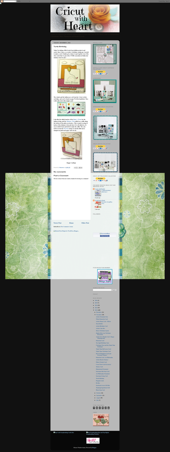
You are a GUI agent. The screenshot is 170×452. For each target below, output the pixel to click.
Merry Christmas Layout (102, 331)
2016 (96, 300)
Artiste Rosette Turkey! (102, 360)
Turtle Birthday (100, 378)
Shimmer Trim (70, 121)
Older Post (85, 223)
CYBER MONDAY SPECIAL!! (106, 191)
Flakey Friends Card (101, 362)
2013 (96, 308)
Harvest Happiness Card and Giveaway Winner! (103, 354)
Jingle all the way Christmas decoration (103, 333)
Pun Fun (66, 129)
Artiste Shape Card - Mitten (103, 321)
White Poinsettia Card (102, 319)
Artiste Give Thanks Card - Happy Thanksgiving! (105, 337)
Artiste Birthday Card (102, 326)
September (99, 395)
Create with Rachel (100, 189)
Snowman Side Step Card (102, 371)
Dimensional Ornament (102, 369)
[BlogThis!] (76, 168)
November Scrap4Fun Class (107, 202)
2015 (96, 303)
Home (71, 223)
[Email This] (75, 168)
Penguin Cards (100, 381)
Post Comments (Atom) (67, 227)
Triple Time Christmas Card (103, 351)
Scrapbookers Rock (100, 200)
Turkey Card (99, 367)
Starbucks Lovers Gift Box (103, 385)
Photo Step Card (100, 390)
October (98, 393)
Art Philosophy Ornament (103, 374)
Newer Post (57, 223)
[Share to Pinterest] (81, 168)
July (97, 400)
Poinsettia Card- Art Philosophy (104, 357)
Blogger (94, 447)
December (99, 312)
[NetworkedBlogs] (105, 233)
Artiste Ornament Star (102, 317)
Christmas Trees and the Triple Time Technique (105, 346)
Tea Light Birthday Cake (102, 343)
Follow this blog (105, 235)
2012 (96, 310)
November (99, 315)
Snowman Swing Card (102, 376)
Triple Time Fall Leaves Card (103, 349)
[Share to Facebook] (80, 168)
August (98, 398)
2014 (96, 305)
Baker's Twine (77, 119)
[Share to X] (78, 168)
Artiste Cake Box (100, 328)
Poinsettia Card (100, 341)
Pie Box (98, 383)
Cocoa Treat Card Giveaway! (103, 364)
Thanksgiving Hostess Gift (103, 388)
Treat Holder (99, 324)
